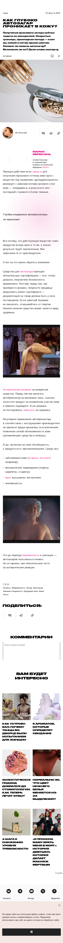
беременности (30, 555)
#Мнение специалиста (13, 591)
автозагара (26, 271)
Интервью (7, 56)
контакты (7, 898)
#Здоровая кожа (31, 591)
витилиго (45, 458)
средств (37, 171)
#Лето (5, 594)
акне (7, 477)
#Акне (41, 591)
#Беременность (18, 587)
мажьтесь (29, 410)
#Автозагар (38, 587)
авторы (31, 898)
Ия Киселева (21, 133)
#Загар (29, 587)
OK (31, 932)
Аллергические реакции (17, 389)
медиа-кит (55, 898)
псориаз (33, 458)
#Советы (7, 587)
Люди (5, 13)
